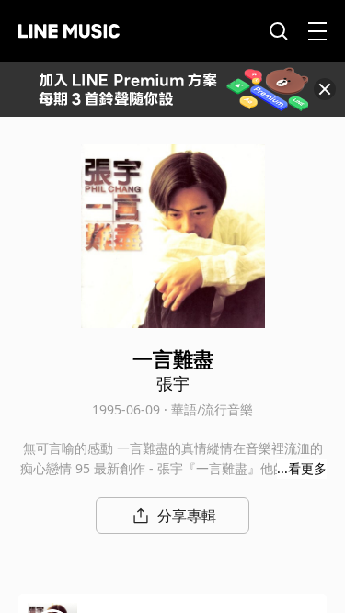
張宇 (173, 383)
